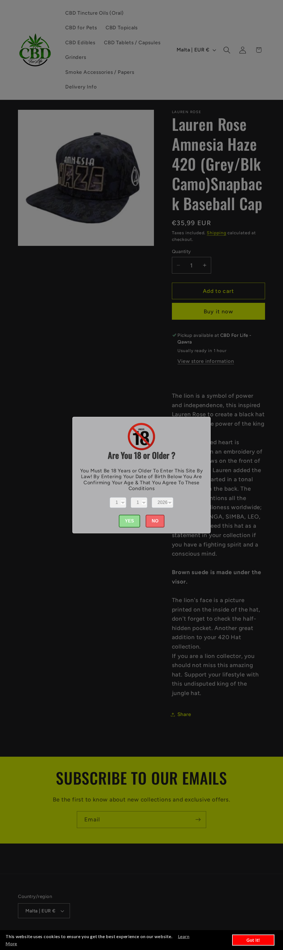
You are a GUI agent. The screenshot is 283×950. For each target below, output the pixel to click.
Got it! (253, 940)
